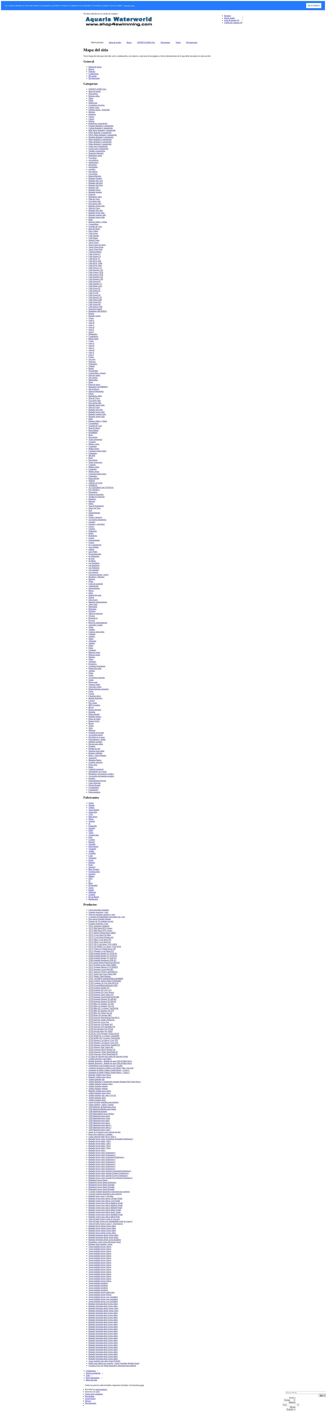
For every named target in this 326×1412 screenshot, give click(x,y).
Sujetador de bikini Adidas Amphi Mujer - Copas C (109, 1070)
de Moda (92, 561)
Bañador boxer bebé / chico (100, 1141)
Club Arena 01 (94, 288)
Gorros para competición (98, 149)
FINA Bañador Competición (100, 133)
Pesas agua (93, 765)
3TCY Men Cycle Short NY (100, 940)
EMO (91, 830)
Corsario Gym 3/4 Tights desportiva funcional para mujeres (112, 1366)
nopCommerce (101, 1389)
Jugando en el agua (96, 733)
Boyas (91, 707)
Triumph (92, 844)
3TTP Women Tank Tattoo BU (101, 1047)
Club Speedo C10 (96, 270)
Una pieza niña (95, 201)
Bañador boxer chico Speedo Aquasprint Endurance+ (110, 1171)
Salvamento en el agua (98, 771)
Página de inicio (95, 67)
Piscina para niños (96, 744)
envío (141, 1385)
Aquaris (92, 821)
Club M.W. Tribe (95, 263)
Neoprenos (93, 492)
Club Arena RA (95, 302)
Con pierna (93, 174)
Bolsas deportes (95, 710)
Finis (90, 837)
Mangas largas (94, 655)
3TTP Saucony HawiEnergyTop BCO (104, 1017)
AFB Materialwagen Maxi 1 (100, 1125)
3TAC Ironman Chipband (99, 926)
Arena (91, 803)
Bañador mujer (94, 316)
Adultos (92, 629)
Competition (93, 224)
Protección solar (95, 668)
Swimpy (92, 828)
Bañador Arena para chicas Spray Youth (105, 1212)
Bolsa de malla (94, 719)
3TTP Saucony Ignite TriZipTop (101, 1020)
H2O (91, 878)
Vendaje (92, 529)
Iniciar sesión (229, 18)
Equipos (92, 778)
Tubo (91, 728)
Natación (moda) (95, 309)
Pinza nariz (93, 682)
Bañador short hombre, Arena (100, 1244)
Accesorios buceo (96, 735)
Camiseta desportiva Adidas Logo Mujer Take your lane (111, 1068)
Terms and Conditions (94, 1394)
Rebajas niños (94, 96)
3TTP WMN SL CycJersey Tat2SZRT (104, 1036)
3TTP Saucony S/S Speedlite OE (102, 1027)
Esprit (91, 860)
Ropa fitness (93, 430)
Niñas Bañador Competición (100, 144)
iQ (90, 881)
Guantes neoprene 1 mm (98, 912)
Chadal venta (94, 107)
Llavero (92, 700)
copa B (91, 323)
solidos (91, 549)
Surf (90, 510)
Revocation (89, 1396)
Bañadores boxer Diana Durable (101, 1185)
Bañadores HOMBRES (98, 387)
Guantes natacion (95, 762)
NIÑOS (92, 481)
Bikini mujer (94, 339)
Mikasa (91, 876)
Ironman (92, 874)
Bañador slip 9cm (96, 185)
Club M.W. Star (95, 261)
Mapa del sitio (91, 1380)
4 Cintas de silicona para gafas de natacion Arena (108, 1056)
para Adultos (94, 547)
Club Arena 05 (94, 281)
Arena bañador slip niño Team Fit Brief (104, 1361)
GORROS (93, 485)
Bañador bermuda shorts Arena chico (103, 1308)
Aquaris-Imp (94, 835)
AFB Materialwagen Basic (99, 1116)
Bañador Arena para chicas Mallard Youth (105, 1208)
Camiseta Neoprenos (97, 666)
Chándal (92, 634)
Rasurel (92, 842)
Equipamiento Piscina (97, 781)
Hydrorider (93, 885)
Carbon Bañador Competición (101, 128)
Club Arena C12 (95, 268)
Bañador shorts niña (97, 206)
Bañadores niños (95, 197)
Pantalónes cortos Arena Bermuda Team (105, 1242)
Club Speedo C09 (96, 279)
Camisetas (93, 446)
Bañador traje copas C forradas (101, 1196)
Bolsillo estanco (95, 716)
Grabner (92, 894)
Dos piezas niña (95, 204)
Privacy (88, 1401)
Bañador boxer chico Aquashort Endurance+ (106, 1157)
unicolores (93, 165)
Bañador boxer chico (97, 1150)
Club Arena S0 (94, 295)
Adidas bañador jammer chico (101, 1084)
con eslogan (93, 572)
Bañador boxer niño (97, 213)
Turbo (91, 833)
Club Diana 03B (95, 300)
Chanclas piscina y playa (98, 575)
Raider (91, 890)
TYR (91, 814)
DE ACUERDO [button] (314, 6)
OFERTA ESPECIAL (97, 89)
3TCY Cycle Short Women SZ (101, 937)
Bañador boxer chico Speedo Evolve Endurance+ (108, 1175)
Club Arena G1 (95, 256)
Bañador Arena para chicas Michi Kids (104, 1217)
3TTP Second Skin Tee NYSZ (101, 1029)
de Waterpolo (94, 556)
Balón (91, 533)
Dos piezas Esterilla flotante (100, 919)
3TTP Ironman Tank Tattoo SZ (101, 995)
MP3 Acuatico (94, 705)
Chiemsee (92, 858)
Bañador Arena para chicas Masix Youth (105, 1210)
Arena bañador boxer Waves (100, 1295)
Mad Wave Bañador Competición (102, 130)
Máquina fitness (95, 760)
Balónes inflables (95, 753)
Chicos (91, 117)
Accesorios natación (97, 678)
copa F (91, 332)
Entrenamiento (94, 792)
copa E (91, 329)
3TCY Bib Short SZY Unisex (100, 930)
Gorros (91, 526)
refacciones (93, 600)
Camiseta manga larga (97, 451)
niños (91, 593)
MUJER (92, 455)
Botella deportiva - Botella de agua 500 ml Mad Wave (110, 1061)
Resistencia (93, 618)
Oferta (91, 394)
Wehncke (92, 892)
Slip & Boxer (94, 389)
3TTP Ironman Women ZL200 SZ (102, 1001)
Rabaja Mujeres (95, 176)
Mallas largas (94, 449)
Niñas (91, 98)
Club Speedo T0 (95, 297)
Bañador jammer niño (97, 215)
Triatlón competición (97, 151)
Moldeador (93, 334)
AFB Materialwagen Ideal (99, 1121)
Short (91, 382)
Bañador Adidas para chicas (100, 1075)
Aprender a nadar (96, 625)
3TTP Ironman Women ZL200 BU (103, 999)
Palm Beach (93, 846)
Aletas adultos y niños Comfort (101, 1104)
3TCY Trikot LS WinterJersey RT (102, 949)
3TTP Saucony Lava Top (99, 1022)
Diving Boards (94, 785)
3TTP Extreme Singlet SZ (99, 988)
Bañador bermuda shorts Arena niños (103, 1235)
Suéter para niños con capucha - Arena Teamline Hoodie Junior (114, 1363)
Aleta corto (93, 604)
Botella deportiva (95, 698)
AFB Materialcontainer (98, 1111)
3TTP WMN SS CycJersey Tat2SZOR (104, 1038)
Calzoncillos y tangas (97, 373)
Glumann (92, 849)
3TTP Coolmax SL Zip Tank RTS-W (103, 983)
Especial (92, 194)
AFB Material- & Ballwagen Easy (102, 1107)
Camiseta (92, 650)
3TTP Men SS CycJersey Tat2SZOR (103, 1008)
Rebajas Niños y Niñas (98, 222)
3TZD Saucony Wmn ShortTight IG (103, 1052)
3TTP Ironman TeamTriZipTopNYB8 (104, 997)
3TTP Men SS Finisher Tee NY (101, 1011)
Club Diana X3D (95, 307)
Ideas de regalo (95, 91)
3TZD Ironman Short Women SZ (102, 1050)
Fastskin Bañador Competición (101, 126)
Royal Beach (94, 897)
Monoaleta (93, 607)
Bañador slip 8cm (96, 183)
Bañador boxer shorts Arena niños (102, 1226)
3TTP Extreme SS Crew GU (100, 990)
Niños (91, 100)
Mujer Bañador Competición (100, 139)
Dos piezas (93, 171)
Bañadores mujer (95, 155)
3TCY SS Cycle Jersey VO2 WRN (103, 944)
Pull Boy (92, 611)
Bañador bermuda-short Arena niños (103, 1304)
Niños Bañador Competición (100, 142)
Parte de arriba (94, 375)
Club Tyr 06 (93, 293)
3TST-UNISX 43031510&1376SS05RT (105, 981)
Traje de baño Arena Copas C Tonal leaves (106, 1224)
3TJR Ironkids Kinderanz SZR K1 (102, 960)
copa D (91, 327)
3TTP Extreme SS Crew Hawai (101, 992)
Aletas (91, 726)
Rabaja (91, 313)
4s (89, 823)
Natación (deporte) (96, 153)
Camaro (92, 839)
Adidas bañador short (97, 1098)
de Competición (95, 545)
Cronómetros (94, 787)
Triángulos (93, 364)
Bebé (91, 220)
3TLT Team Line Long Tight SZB (102, 974)
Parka (91, 648)
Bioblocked (93, 899)
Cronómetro (93, 790)
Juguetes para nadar (96, 751)
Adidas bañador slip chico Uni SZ (102, 1095)
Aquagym (93, 758)
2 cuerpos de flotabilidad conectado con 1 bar (107, 917)
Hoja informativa (92, 1378)
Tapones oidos (94, 684)
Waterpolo (93, 531)
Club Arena (93, 233)
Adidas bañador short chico (100, 1093)
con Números (94, 568)
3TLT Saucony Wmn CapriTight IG (103, 972)
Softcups (92, 362)
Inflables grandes (95, 742)
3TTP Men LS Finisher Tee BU (101, 1004)
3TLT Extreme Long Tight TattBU (103, 965)
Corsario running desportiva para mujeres (105, 1194)
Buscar (91, 69)
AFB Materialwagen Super (99, 1130)
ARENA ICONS (95, 483)
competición (93, 586)
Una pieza (93, 158)
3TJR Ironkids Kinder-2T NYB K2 (103, 956)
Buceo (91, 723)
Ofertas (91, 121)
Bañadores (93, 536)
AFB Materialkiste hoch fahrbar (101, 1114)
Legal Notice (90, 1398)
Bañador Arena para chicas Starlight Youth (106, 1214)
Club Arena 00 (94, 304)
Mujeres (92, 112)
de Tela (91, 558)
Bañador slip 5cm (96, 181)
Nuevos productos (93, 1373)
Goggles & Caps (95, 226)
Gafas (91, 675)
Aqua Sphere (94, 810)
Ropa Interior (94, 478)
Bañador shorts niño (97, 217)
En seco (92, 620)
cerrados (92, 169)
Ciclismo (92, 442)
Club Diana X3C (95, 286)
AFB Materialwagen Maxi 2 (100, 1127)
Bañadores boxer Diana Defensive (102, 1182)
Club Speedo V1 (95, 284)
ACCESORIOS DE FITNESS (101, 487)
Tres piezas (93, 378)
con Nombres (94, 563)
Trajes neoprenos (95, 439)
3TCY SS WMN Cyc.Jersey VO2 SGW (105, 946)
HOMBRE (93, 433)
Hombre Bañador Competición (101, 137)
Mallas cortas (94, 444)
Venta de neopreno (96, 494)
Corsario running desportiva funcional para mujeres (109, 1192)
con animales (94, 570)
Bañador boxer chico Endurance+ (102, 1153)
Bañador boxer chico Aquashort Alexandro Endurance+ (111, 1139)
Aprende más (129, 6)
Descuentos (93, 94)
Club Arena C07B (96, 272)
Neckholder (93, 371)
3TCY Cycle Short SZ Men (100, 935)
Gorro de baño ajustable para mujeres (103, 1102)
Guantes (92, 522)
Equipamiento (94, 540)
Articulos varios (95, 687)
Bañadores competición (98, 123)
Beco (91, 883)
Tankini (92, 366)
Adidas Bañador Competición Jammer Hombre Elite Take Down (115, 1082)
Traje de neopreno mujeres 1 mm (102, 914)
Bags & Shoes (94, 229)
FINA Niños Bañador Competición (103, 135)
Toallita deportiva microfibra (100, 1059)
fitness (91, 591)
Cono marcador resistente (99, 910)
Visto (88, 1375)
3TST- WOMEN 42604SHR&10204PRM (106, 979)
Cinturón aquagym (96, 769)
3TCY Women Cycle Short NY (101, 951)
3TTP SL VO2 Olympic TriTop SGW (104, 1034)
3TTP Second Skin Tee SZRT (101, 1031)
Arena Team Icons (96, 247)
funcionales (93, 167)
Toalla (91, 680)
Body (91, 435)
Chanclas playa (95, 696)
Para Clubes (93, 231)
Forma (91, 357)
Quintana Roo (94, 872)
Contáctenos (93, 74)
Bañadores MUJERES (98, 311)
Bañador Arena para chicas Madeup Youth (106, 1203)
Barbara (92, 862)
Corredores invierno (97, 105)
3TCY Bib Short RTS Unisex (100, 928)
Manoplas (92, 609)
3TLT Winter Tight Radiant (100, 976)
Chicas (91, 119)
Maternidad (93, 380)
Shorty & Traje (94, 508)
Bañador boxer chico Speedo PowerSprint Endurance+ (111, 1178)
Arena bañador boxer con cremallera (103, 1297)
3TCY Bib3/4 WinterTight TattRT (102, 933)
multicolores (93, 162)
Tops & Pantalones (96, 506)
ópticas (91, 597)
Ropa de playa (94, 384)
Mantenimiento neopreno (99, 689)
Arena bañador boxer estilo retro (101, 1292)
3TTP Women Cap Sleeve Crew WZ (103, 1043)
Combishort (93, 336)
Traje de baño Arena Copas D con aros (104, 1219)
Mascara (92, 730)
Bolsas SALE (94, 721)
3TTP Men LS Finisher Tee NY (101, 1006)
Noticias (92, 71)
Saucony (92, 867)
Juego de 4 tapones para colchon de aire (104, 1132)
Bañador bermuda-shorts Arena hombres (105, 1240)
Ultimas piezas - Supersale (99, 110)
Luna (91, 856)
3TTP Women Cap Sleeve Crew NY (103, 1040)
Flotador (92, 746)
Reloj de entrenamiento (98, 623)
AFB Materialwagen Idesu (99, 1123)
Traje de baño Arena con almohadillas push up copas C (111, 1221)
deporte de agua (95, 595)
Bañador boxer (94, 190)
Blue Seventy (94, 869)
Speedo (91, 805)
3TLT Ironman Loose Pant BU (101, 969)
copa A (91, 320)
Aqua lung (93, 812)
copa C (91, 325)
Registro (227, 16)
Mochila (92, 712)
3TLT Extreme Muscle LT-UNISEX (103, 967)
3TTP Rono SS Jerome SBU (100, 1015)
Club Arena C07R (96, 275)
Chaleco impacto (95, 517)
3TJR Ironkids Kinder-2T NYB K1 (103, 953)
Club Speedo (94, 236)
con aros (92, 359)
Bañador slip (94, 188)
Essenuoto (93, 826)
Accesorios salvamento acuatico (101, 776)
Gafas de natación (96, 584)
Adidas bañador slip (97, 1079)
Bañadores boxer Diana (98, 1180)
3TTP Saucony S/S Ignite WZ (101, 1024)
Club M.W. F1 (94, 258)
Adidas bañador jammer (98, 1086)
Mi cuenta (93, 76)
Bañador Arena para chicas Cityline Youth (105, 1198)
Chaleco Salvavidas (96, 632)
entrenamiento (94, 588)
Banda (91, 368)
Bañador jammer (95, 192)
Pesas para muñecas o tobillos (100, 1134)
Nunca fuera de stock (97, 245)
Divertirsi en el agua (97, 737)
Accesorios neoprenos (97, 520)
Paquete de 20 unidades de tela (101, 921)
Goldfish (92, 853)
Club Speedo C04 (96, 277)
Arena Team (93, 242)
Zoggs (91, 888)
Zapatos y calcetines (97, 524)
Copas (91, 318)
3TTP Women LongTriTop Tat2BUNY (104, 1045)
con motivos (93, 160)
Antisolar (92, 662)
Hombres (92, 114)
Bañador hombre (95, 178)
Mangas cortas (94, 652)
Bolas (91, 767)
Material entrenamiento (98, 602)
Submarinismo (94, 513)
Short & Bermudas (96, 391)
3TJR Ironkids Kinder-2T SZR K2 (103, 958)
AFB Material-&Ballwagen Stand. (102, 1109)
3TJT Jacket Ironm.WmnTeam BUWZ (104, 963)
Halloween (93, 103)
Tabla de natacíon (96, 613)
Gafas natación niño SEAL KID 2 (102, 1137)
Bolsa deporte (94, 714)
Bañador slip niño (96, 210)
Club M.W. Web (95, 265)
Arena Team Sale (95, 249)
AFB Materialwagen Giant (99, 1118)
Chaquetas (93, 453)
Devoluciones (94, 78)
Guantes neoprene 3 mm (98, 924)
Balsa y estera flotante (97, 755)
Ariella (91, 851)
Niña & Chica (94, 199)
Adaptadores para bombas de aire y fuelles (106, 1066)
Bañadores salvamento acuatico (101, 774)
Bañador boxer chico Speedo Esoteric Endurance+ (109, 1173)
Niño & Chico (94, 208)
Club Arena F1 (94, 254)
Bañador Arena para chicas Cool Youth (104, 1201)
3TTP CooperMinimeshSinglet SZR (103, 985)
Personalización (95, 554)
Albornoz (92, 641)
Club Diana (93, 238)
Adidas (91, 807)
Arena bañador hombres (98, 1283)
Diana (91, 819)
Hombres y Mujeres (96, 577)
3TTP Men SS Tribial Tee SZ (100, 1013)
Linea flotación (95, 783)
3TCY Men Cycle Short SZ (100, 942)
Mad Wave (93, 817)
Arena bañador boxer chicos (100, 1246)
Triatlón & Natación (97, 497)
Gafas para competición (98, 146)
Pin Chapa (93, 703)
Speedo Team (94, 240)
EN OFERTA (94, 490)
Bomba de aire (94, 749)
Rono (91, 865)
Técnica (92, 616)
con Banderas (94, 565)
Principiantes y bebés (97, 739)
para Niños (93, 552)
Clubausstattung (95, 252)
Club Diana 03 (94, 291)
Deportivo (93, 664)
